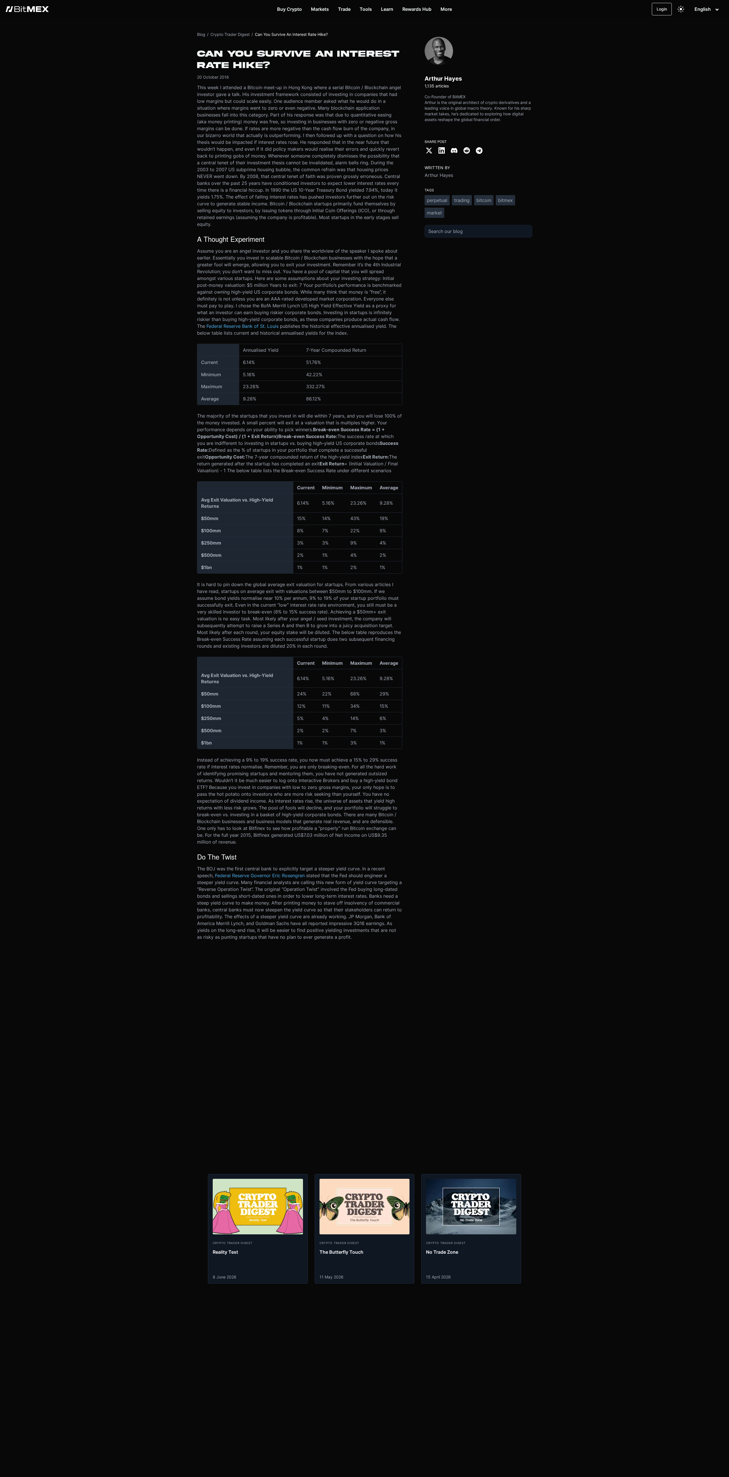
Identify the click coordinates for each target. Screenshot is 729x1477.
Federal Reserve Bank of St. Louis (242, 326)
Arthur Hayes (439, 175)
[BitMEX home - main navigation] (27, 9)
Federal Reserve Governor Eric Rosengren (260, 875)
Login (662, 9)
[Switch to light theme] (681, 9)
